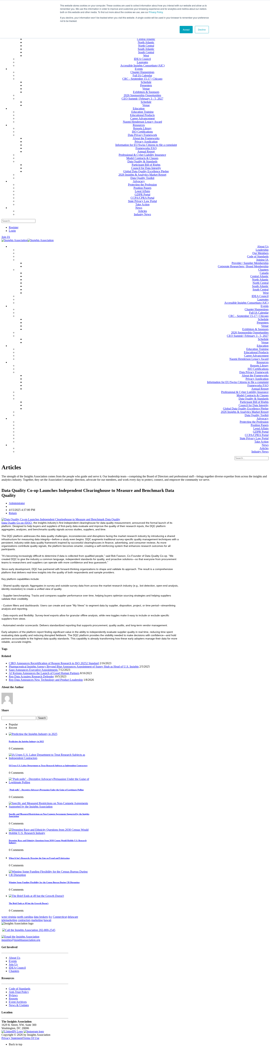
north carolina (25, 916)
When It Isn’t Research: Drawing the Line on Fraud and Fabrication (39, 858)
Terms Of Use (31, 1038)
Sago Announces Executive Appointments (33, 669)
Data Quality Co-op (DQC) (16, 522)
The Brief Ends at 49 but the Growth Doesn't (28, 903)
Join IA (5, 237)
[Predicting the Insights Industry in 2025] (33, 734)
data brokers (41, 916)
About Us (14, 957)
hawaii (47, 920)
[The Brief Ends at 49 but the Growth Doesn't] (36, 895)
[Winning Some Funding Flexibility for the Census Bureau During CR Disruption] (50, 874)
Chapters (14, 971)
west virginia (8, 916)
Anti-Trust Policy (19, 992)
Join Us (13, 964)
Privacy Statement (11, 1038)
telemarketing (9, 920)
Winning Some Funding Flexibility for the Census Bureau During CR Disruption (44, 882)
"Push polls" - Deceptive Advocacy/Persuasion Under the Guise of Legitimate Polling (46, 790)
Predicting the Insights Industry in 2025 (26, 741)
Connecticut (60, 916)
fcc (50, 916)
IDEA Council (17, 967)
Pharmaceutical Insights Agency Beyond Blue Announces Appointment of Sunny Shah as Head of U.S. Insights (74, 666)
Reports (13, 998)
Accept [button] (186, 29)
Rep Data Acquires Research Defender (31, 676)
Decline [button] (202, 29)
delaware (73, 916)
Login (12, 230)
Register (13, 227)
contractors (24, 920)
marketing (37, 920)
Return (13, 513)
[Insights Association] (14, 240)
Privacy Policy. (156, 12)
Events (13, 961)
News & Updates (19, 1005)
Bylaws (13, 995)
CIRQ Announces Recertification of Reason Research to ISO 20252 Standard (54, 663)
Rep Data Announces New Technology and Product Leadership (46, 679)
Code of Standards (19, 988)
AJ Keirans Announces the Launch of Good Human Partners (44, 673)
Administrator (17, 503)
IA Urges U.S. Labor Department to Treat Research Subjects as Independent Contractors (48, 765)
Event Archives (18, 1001)
